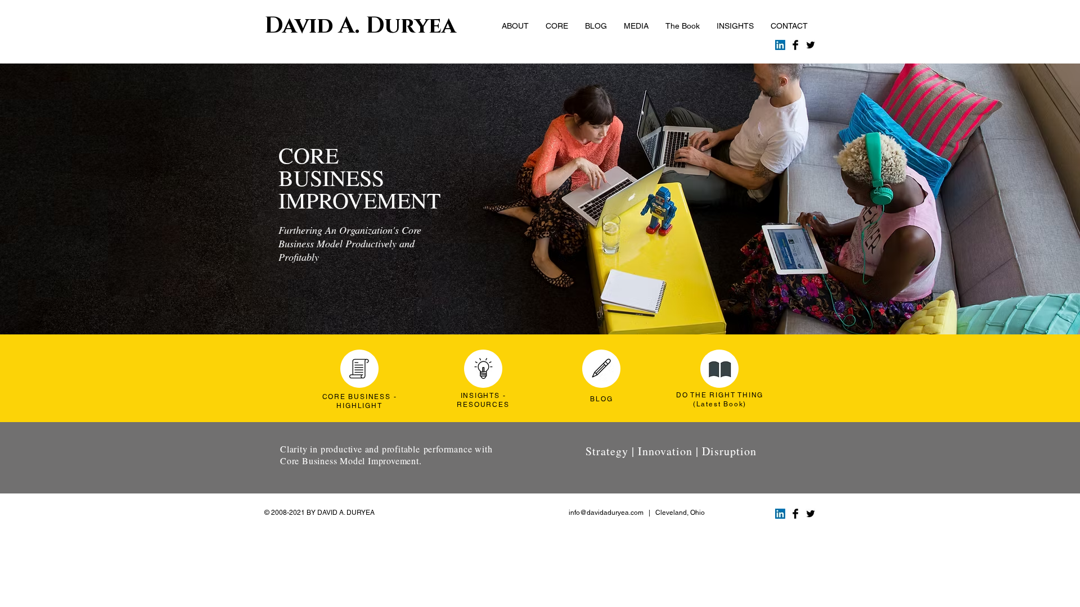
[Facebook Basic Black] (795, 45)
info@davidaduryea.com (606, 513)
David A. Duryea (360, 26)
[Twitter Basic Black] (811, 45)
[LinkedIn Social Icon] (780, 45)
